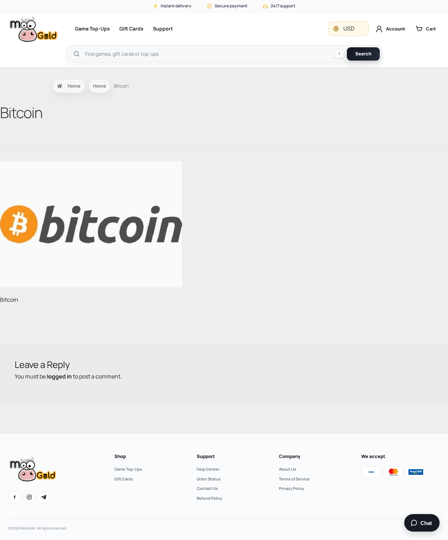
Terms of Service (294, 478)
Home (74, 86)
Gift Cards (131, 28)
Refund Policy (209, 498)
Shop (120, 456)
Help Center (208, 469)
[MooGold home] (33, 29)
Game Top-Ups (92, 28)
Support (163, 28)
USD (349, 28)
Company (289, 456)
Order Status (208, 478)
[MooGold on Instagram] (29, 497)
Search (363, 53)
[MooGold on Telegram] (44, 497)
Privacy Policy (291, 488)
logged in (59, 376)
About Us (287, 469)
